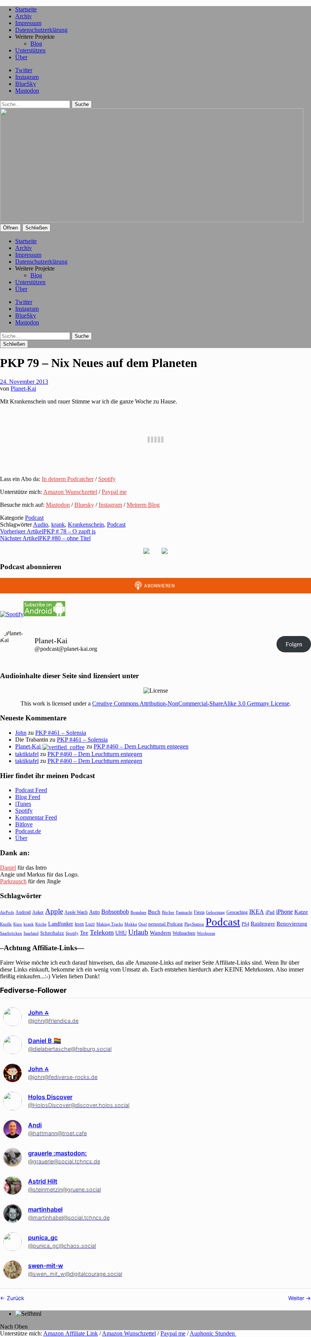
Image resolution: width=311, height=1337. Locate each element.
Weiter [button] (297, 1298)
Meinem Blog (143, 505)
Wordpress (206, 933)
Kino (17, 924)
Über (21, 57)
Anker (38, 912)
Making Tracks (109, 924)
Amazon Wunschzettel (70, 492)
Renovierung (291, 923)
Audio (40, 524)
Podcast (34, 517)
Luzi (90, 924)
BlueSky (25, 84)
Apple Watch (76, 912)
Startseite (26, 9)
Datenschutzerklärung (41, 30)
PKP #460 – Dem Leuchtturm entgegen (141, 746)
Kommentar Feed (36, 817)
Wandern (160, 932)
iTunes (23, 804)
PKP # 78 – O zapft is (48, 531)
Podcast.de (28, 831)
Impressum (28, 23)
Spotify (107, 479)
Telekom (102, 932)
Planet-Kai (23, 388)
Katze (301, 912)
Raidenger (263, 923)
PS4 (245, 924)
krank (58, 524)
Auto (94, 912)
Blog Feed (27, 797)
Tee (84, 933)
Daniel (8, 867)
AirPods (7, 912)
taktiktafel (27, 754)
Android (23, 912)
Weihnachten (184, 933)
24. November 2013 (24, 381)
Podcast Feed (31, 790)
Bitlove (24, 824)
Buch (154, 911)
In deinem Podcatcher (68, 479)
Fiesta (199, 912)
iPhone (284, 911)
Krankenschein (86, 524)
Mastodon (27, 90)
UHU (121, 933)
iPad (270, 912)
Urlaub (138, 932)
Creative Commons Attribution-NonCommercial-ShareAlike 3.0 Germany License (190, 703)
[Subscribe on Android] (44, 614)
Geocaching (237, 912)
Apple (54, 911)
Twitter (23, 70)
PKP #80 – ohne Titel (45, 538)
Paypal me (114, 492)
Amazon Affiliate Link (70, 1333)
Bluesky (84, 505)
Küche (41, 924)
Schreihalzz (52, 933)
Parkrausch (13, 881)
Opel (142, 924)
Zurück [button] (14, 1298)
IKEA (256, 911)
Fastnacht (184, 912)
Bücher (168, 912)
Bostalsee (138, 912)
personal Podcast (165, 924)
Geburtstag (215, 912)
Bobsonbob (115, 911)
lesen (79, 924)
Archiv (23, 16)
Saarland (31, 933)
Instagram (27, 77)
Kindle (6, 924)
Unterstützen (30, 50)
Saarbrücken (11, 933)
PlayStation (194, 924)
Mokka (130, 924)
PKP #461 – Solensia (60, 732)
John (21, 732)
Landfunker (60, 924)
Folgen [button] (294, 644)
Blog (36, 43)
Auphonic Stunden (213, 1333)
